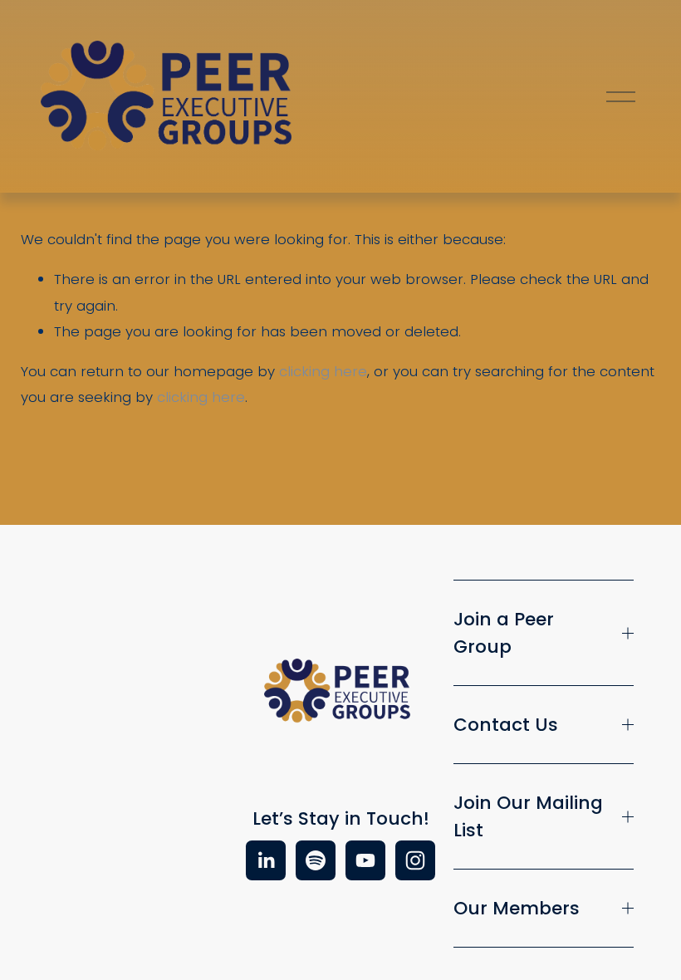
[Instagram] (415, 860)
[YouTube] (365, 860)
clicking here (323, 371)
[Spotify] (316, 860)
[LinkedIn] (266, 860)
